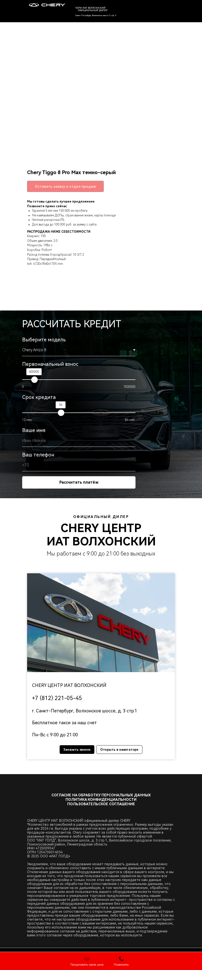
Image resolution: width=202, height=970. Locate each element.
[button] (86, 961)
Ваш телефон (38, 455)
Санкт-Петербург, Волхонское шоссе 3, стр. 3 (95, 15)
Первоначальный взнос (50, 364)
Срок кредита (39, 397)
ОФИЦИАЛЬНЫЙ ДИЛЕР (92, 10)
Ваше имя (33, 430)
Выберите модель (44, 340)
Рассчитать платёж (79, 482)
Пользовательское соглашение (101, 804)
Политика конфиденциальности (101, 800)
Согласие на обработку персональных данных (101, 795)
